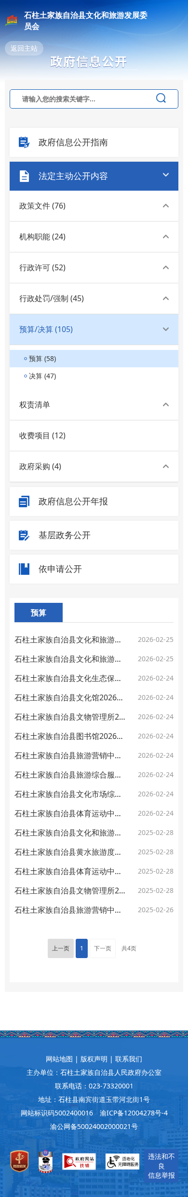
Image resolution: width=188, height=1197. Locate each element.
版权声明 (94, 1058)
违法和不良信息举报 (161, 1166)
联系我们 (128, 1058)
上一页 (60, 948)
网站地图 (59, 1058)
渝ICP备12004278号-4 (134, 1112)
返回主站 (24, 48)
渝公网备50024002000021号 (94, 1126)
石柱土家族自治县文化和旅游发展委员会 (86, 20)
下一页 (102, 948)
